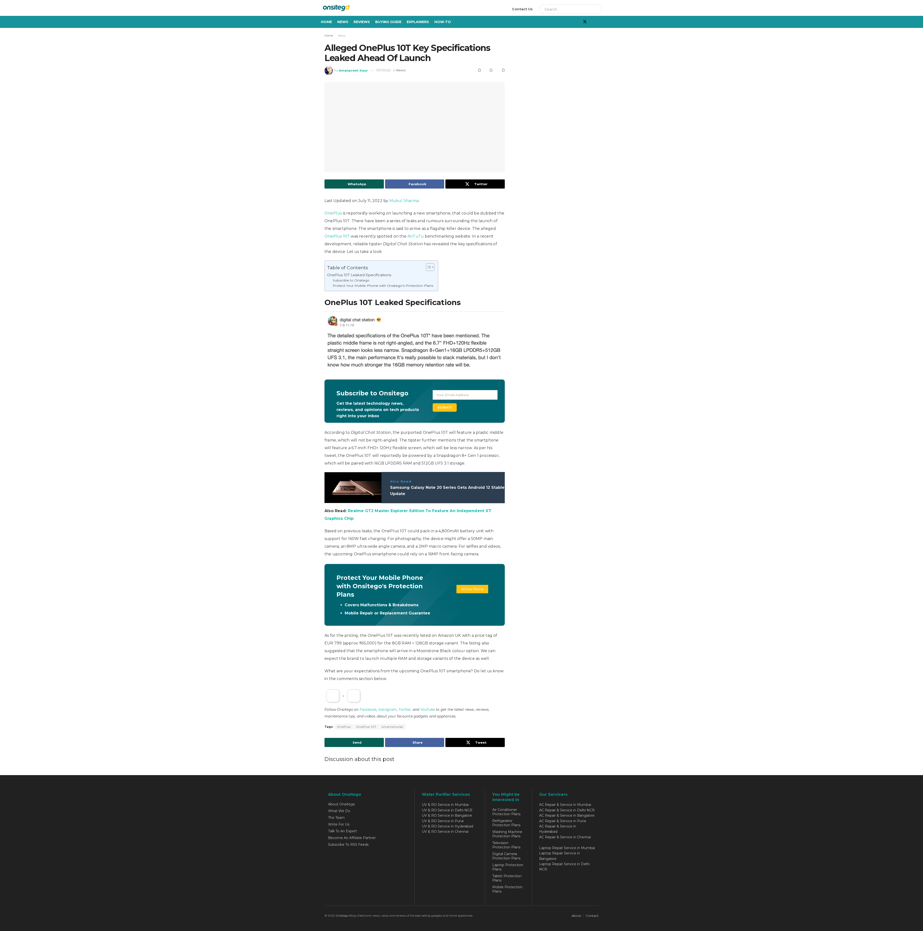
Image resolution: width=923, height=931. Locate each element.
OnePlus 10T (337, 236)
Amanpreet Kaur (353, 70)
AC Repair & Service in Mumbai (565, 804)
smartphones (392, 727)
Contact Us (522, 9)
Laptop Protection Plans (507, 867)
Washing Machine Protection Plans (507, 834)
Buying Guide (388, 22)
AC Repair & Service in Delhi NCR (567, 810)
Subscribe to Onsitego (351, 280)
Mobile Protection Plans (507, 889)
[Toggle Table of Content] (427, 267)
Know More (472, 589)
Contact (592, 916)
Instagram (387, 709)
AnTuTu (415, 236)
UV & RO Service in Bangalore (447, 815)
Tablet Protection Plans (507, 878)
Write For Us (338, 824)
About (576, 916)
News (342, 22)
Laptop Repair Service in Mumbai (567, 848)
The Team (336, 817)
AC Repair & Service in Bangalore (566, 815)
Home (326, 22)
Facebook (368, 709)
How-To (442, 22)
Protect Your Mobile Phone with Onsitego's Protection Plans (383, 286)
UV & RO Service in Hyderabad (447, 826)
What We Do (339, 811)
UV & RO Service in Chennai (445, 831)
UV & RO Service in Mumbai (445, 804)
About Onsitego (341, 804)
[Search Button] (597, 9)
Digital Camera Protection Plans (506, 856)
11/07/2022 (383, 70)
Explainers (418, 22)
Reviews (362, 22)
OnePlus (333, 213)
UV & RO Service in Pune (443, 821)
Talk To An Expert (342, 831)
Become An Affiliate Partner (352, 838)
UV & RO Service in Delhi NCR (447, 810)
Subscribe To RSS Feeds (348, 844)
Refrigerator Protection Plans (506, 823)
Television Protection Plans (506, 845)
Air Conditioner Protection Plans (506, 812)
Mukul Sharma (404, 200)
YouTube (427, 709)
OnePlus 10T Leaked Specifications (359, 275)
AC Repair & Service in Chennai (565, 837)
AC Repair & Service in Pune (562, 821)
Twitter (405, 709)
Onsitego (342, 915)
